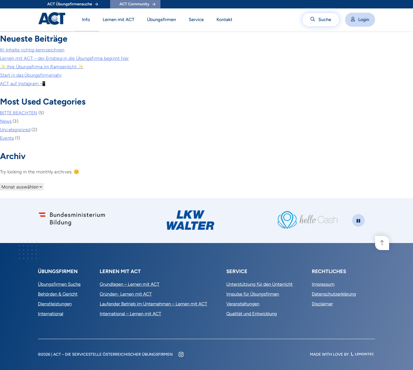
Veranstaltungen (242, 304)
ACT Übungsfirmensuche (69, 4)
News (6, 121)
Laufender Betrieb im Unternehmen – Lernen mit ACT (153, 304)
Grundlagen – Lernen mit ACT (129, 284)
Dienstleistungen (55, 304)
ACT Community (134, 4)
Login (363, 19)
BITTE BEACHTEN (18, 112)
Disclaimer (322, 304)
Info (86, 19)
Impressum (323, 284)
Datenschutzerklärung (334, 294)
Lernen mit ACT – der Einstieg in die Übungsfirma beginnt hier (64, 58)
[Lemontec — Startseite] (362, 354)
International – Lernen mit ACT (130, 313)
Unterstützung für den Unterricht (259, 284)
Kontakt (224, 19)
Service (196, 19)
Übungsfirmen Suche (59, 284)
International (50, 313)
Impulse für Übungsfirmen (252, 294)
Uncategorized (15, 129)
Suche (324, 19)
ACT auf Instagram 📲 (23, 83)
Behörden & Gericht (58, 294)
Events (7, 138)
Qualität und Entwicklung (251, 313)
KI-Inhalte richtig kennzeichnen (32, 50)
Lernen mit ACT (118, 19)
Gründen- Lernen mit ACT (126, 294)
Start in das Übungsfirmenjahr (31, 75)
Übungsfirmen (161, 19)
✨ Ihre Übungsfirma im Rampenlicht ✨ (41, 66)
